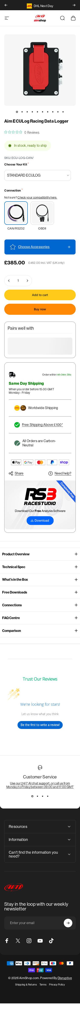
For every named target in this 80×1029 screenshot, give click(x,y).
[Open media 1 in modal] (40, 70)
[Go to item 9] (58, 111)
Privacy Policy (57, 984)
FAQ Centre (11, 618)
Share (19, 473)
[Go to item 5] (37, 111)
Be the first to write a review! (40, 725)
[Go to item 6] (42, 111)
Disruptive (65, 978)
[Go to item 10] (63, 111)
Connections (12, 605)
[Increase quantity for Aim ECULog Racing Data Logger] (27, 280)
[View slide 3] (42, 796)
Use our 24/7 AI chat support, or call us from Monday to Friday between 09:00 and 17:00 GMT (40, 785)
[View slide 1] (32, 796)
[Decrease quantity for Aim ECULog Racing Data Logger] (8, 280)
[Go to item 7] (47, 111)
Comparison (11, 631)
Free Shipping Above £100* (42, 425)
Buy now (40, 309)
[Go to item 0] (17, 111)
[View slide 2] (37, 796)
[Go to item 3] (27, 111)
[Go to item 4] (32, 111)
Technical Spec (13, 567)
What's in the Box (15, 580)
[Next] (74, 5)
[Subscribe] (68, 923)
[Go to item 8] (52, 111)
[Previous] (6, 5)
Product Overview (16, 554)
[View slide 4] (47, 796)
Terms (43, 984)
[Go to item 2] (22, 111)
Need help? (63, 473)
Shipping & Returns (26, 984)
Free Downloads (14, 592)
